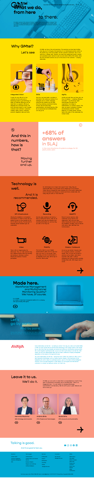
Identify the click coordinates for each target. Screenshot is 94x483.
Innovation (57, 454)
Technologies (29, 454)
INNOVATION (67, 4)
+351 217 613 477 (53, 474)
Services (44, 454)
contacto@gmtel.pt (45, 474)
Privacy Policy (60, 474)
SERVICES (61, 4)
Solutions (13, 454)
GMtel (73, 4)
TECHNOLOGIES (53, 4)
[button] (44, 37)
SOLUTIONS (46, 4)
